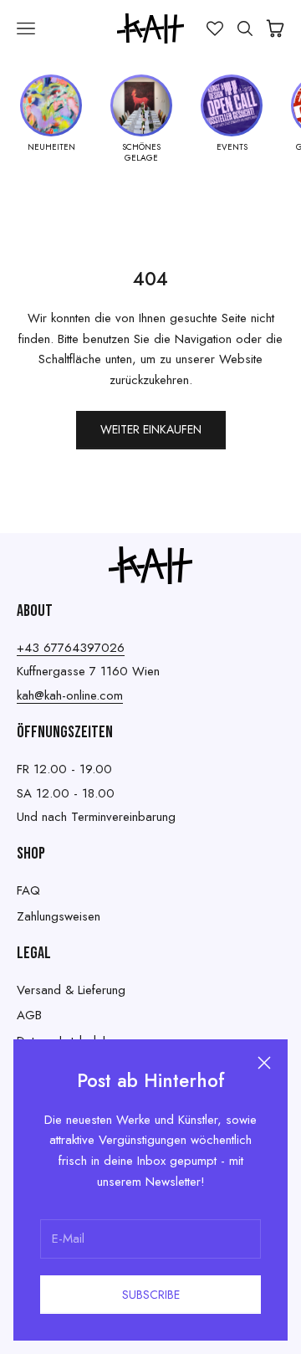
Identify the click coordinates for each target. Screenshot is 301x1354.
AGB (29, 1015)
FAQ (28, 890)
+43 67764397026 (71, 648)
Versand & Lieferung (71, 990)
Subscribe (151, 1294)
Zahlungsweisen (58, 916)
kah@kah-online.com (70, 695)
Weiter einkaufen (151, 429)
